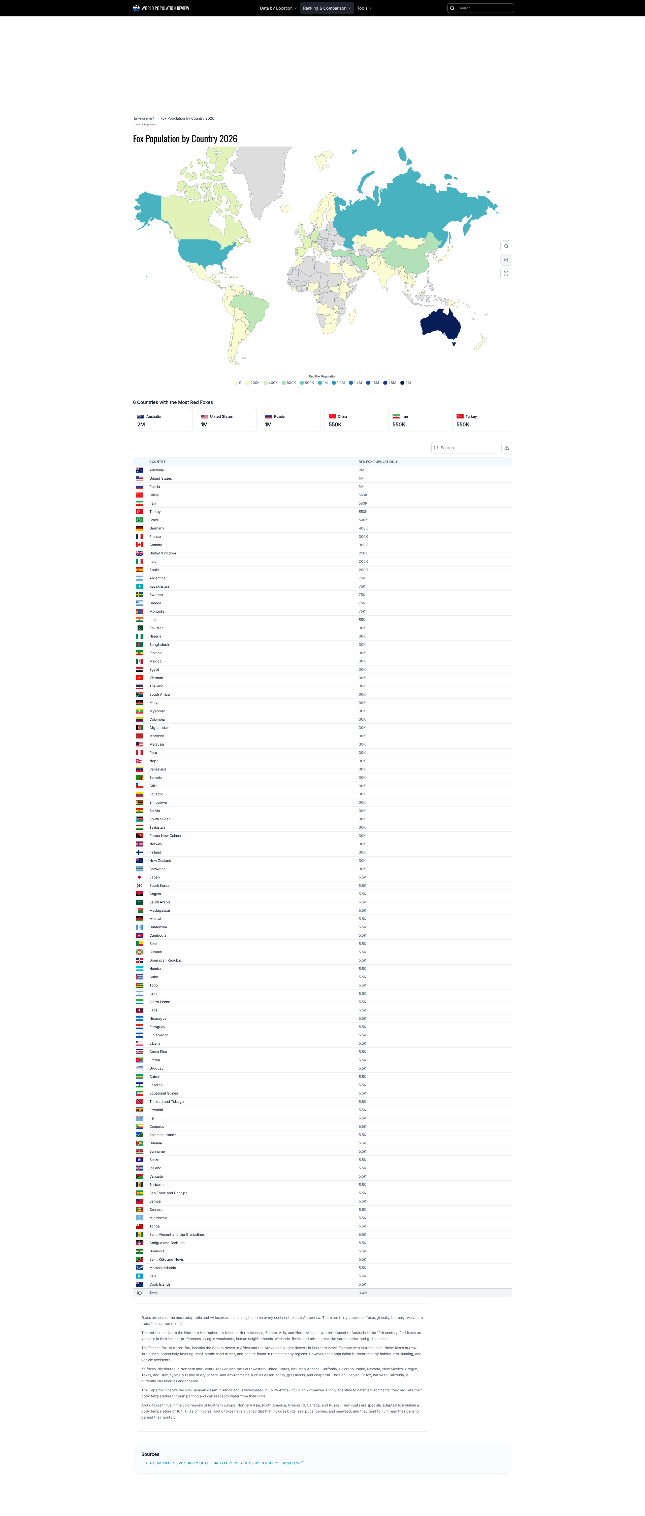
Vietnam (156, 678)
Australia (153, 416)
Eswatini (156, 1110)
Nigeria (155, 636)
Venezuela (158, 769)
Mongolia (157, 611)
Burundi (155, 952)
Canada (155, 545)
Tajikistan (157, 827)
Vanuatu (156, 1176)
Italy (152, 561)
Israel (153, 993)
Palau (153, 1276)
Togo (153, 985)
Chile (153, 786)
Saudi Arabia (160, 902)
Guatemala (158, 927)
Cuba (153, 977)
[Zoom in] (506, 246)
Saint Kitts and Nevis (166, 1259)
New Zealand (160, 860)
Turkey (471, 416)
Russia (279, 416)
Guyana (155, 1143)
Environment (144, 118)
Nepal (154, 761)
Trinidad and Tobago (166, 1101)
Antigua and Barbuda (167, 1243)
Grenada (156, 1209)
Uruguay (156, 1068)
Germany (156, 528)
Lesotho (156, 1085)
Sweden (156, 594)
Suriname (157, 1151)
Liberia (154, 1043)
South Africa (159, 694)
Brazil (153, 520)
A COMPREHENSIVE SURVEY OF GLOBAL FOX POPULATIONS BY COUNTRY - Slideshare (224, 1463)
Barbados (157, 1184)
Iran (405, 416)
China (342, 416)
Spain (154, 570)
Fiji (151, 1118)
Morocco (156, 736)
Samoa (155, 1201)
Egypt (154, 669)
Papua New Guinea (165, 835)
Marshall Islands (162, 1267)
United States (221, 416)
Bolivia (154, 810)
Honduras (157, 968)
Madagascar (159, 910)
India (153, 619)
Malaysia (156, 744)
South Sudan (160, 819)
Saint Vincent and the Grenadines (177, 1234)
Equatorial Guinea (163, 1093)
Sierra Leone (159, 1002)
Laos (153, 1010)
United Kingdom (162, 553)
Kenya (154, 702)
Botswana (157, 869)
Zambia (155, 777)
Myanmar (157, 711)
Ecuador (156, 794)
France (155, 536)
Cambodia (157, 935)
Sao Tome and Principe (168, 1193)
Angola (155, 894)
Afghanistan (159, 727)
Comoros (156, 1126)
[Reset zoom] (506, 273)
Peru (153, 752)
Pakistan (156, 628)
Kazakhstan (159, 586)
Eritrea (154, 1060)
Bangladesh (159, 644)
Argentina (157, 578)
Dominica (157, 1251)
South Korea (159, 885)
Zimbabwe (158, 802)
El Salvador (158, 1035)
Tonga (154, 1226)
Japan (154, 877)
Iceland (155, 1168)
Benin (153, 943)
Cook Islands (160, 1284)
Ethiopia (156, 653)
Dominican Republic (165, 960)
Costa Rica (158, 1051)
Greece (155, 603)
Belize (154, 1159)
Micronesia (158, 1218)
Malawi (155, 918)
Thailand (156, 686)
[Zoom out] (506, 260)
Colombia (157, 719)
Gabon (154, 1076)
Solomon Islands (162, 1135)
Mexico (155, 661)
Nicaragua (158, 1018)
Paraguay (157, 1027)
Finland (155, 852)
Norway (155, 844)
